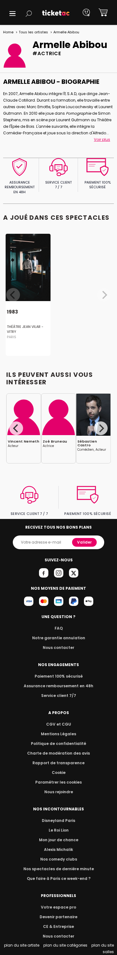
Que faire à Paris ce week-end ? (58, 878)
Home (8, 32)
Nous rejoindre (58, 791)
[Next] (101, 428)
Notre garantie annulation (58, 638)
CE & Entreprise (58, 926)
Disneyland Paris (58, 820)
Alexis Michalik (58, 849)
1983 (12, 312)
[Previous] (16, 428)
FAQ (59, 628)
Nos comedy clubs (58, 859)
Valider (84, 542)
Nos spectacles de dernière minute (58, 868)
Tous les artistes (33, 32)
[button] (12, 13)
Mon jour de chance (58, 839)
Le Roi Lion (59, 830)
